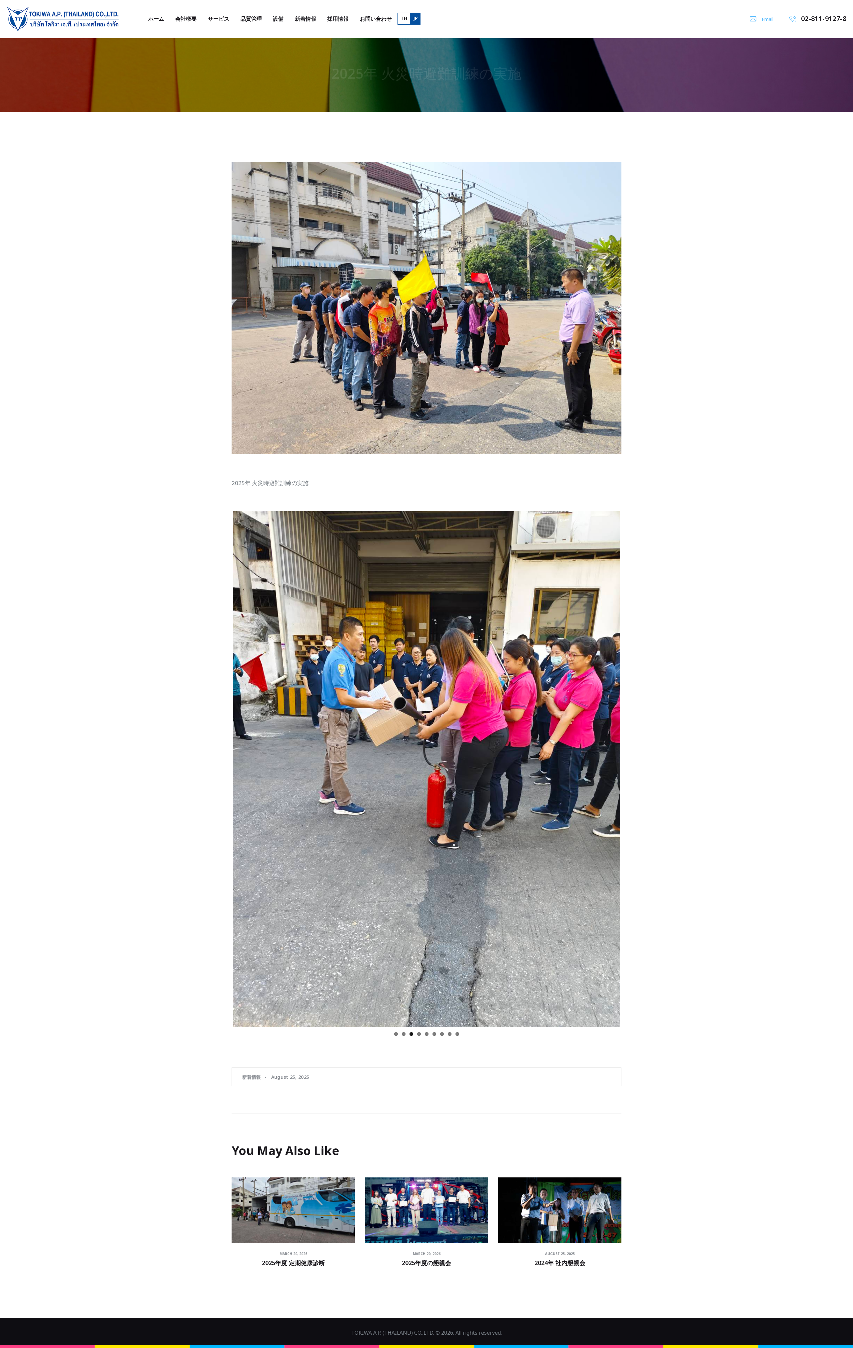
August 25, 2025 (290, 1055)
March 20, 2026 (293, 1232)
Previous (223, 656)
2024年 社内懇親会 (559, 1242)
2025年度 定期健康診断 (293, 1242)
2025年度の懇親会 (426, 1242)
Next (630, 656)
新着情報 (251, 1055)
